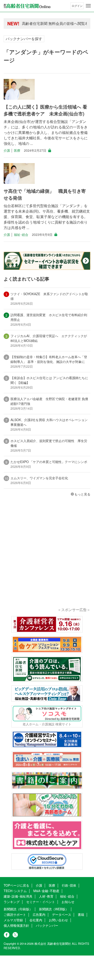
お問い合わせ (58, 920)
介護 (7, 150)
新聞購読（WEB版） (53, 909)
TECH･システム (15, 890)
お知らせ (68, 901)
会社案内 (35, 920)
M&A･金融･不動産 (46, 890)
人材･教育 (46, 896)
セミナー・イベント (40, 901)
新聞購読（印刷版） (18, 909)
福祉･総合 (21, 234)
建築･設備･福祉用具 (18, 896)
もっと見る (82, 494)
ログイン (77, 6)
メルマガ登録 (13, 920)
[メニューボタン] (88, 5)
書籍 (81, 914)
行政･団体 (69, 885)
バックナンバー (47, 925)
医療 (17, 150)
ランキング (12, 901)
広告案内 (39, 914)
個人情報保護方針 (16, 925)
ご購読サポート (15, 914)
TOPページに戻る (16, 885)
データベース (61, 914)
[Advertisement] (47, 558)
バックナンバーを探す (24, 38)
